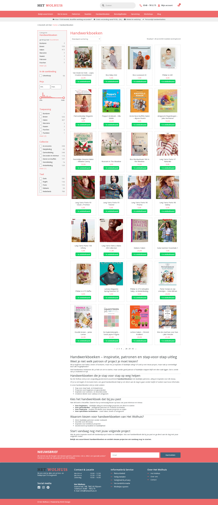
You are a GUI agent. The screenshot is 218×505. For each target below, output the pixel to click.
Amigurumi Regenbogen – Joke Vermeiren (168, 117)
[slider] (41, 98)
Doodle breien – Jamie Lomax (83, 333)
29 (130, 348)
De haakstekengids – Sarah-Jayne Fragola (111, 333)
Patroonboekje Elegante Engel (83, 117)
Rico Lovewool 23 (139, 75)
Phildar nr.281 (167, 75)
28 (126, 348)
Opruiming (135, 14)
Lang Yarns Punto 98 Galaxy (168, 203)
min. (41, 87)
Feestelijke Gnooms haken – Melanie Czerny (83, 160)
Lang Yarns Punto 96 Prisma (139, 203)
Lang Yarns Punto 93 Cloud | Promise (83, 203)
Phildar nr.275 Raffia (83, 291)
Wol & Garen (62, 14)
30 (133, 348)
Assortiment (54, 40)
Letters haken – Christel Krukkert (139, 333)
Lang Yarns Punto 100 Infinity (83, 246)
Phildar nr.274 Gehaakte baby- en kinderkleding (139, 290)
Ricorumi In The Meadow (111, 161)
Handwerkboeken (103, 14)
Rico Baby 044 (111, 75)
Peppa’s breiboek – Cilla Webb (111, 117)
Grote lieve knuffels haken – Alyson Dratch (139, 117)
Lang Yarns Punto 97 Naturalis (168, 160)
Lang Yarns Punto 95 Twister (111, 203)
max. (53, 87)
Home (55, 25)
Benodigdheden (120, 14)
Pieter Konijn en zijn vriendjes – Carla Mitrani (167, 290)
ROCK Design (65, 502)
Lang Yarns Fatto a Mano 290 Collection (111, 246)
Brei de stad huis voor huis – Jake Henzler (167, 333)
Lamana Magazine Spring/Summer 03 (111, 290)
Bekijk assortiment (45, 14)
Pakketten (76, 14)
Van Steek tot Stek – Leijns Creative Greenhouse (83, 74)
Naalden (88, 14)
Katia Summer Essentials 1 (167, 248)
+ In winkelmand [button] (83, 81)
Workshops (148, 14)
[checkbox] (52, 75)
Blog (159, 14)
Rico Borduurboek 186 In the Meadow (139, 160)
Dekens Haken (139, 248)
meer (43, 66)
